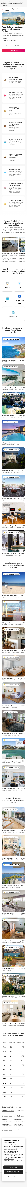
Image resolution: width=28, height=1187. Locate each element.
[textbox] (7, 46)
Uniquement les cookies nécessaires (13, 1172)
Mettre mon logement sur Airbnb (12, 9)
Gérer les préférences (13, 1177)
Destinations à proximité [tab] (8, 1110)
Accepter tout (13, 1167)
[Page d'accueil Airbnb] (3, 9)
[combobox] (13, 40)
